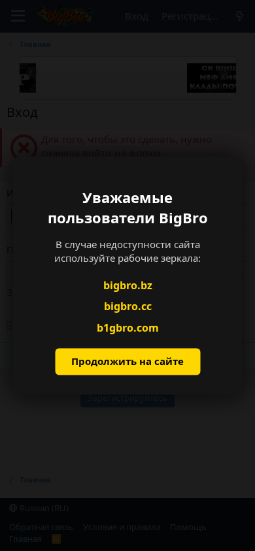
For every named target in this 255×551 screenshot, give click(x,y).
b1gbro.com (128, 328)
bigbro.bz (127, 285)
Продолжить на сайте (127, 361)
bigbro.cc (128, 307)
